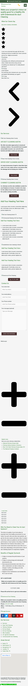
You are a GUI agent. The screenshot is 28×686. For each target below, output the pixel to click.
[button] (25, 5)
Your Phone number (6, 301)
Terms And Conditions (14, 679)
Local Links (4, 510)
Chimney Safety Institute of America (12, 445)
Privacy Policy (4, 679)
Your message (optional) (7, 308)
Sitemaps (23, 679)
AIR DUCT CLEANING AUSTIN (11, 142)
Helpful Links (4, 439)
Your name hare (5, 286)
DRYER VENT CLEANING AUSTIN (12, 162)
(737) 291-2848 (9, 604)
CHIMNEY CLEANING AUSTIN (11, 183)
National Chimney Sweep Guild (10, 443)
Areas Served (5, 640)
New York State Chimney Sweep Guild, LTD (14, 447)
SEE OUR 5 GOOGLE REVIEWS (9, 24)
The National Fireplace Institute (11, 449)
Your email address (6, 294)
